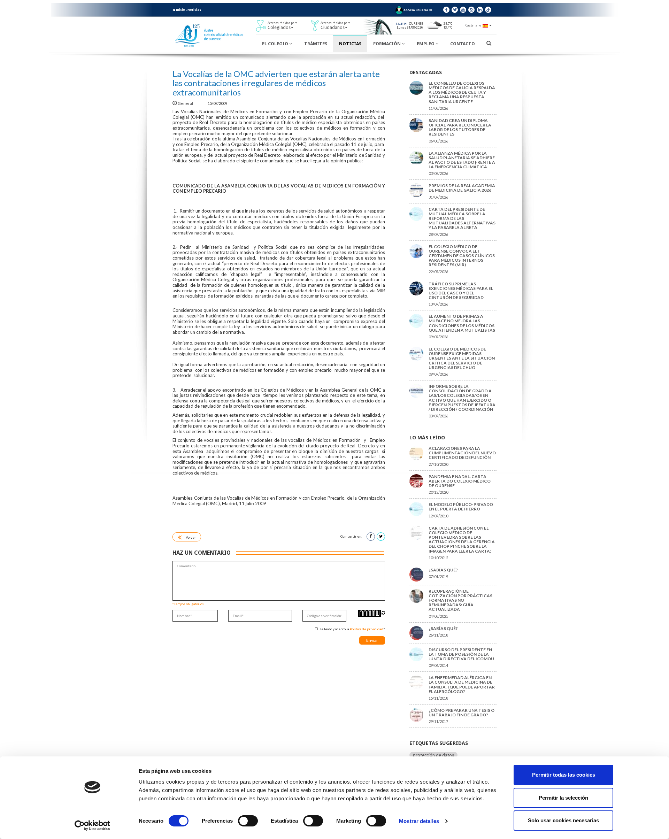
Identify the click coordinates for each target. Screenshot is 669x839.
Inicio (180, 9)
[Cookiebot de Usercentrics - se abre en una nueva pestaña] (92, 825)
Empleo (426, 43)
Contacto (462, 43)
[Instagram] (471, 10)
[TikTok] (488, 10)
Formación (387, 43)
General (185, 103)
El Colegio (275, 43)
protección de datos (433, 755)
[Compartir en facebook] (371, 536)
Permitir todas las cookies (563, 775)
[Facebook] (446, 10)
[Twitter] (455, 10)
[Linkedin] (480, 10)
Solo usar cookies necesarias (563, 820)
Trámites (315, 43)
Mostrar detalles (419, 821)
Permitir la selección (563, 798)
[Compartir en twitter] (381, 536)
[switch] (248, 820)
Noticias (194, 9)
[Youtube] (463, 10)
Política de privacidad (366, 629)
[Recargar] (383, 612)
